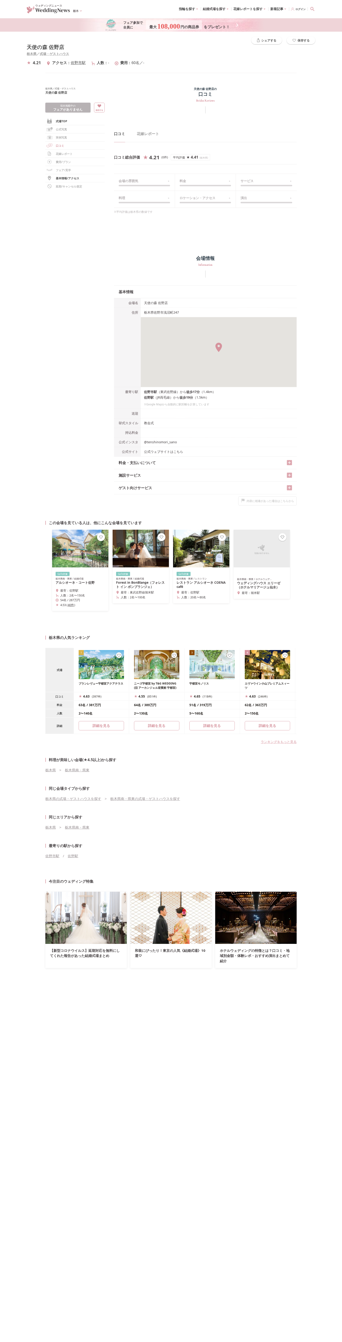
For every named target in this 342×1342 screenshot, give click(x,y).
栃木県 (32, 53)
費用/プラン (63, 162)
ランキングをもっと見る (279, 741)
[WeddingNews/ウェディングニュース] (48, 11)
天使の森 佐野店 (45, 47)
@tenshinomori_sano (160, 442)
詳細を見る (156, 725)
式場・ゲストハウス (54, 53)
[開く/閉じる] (289, 462)
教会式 (149, 423)
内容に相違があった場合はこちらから (270, 501)
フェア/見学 (63, 170)
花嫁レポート (64, 154)
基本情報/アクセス (67, 178)
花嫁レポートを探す (248, 9)
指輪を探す (187, 9)
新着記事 (276, 9)
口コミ (119, 133)
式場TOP (61, 121)
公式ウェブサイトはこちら (163, 451)
